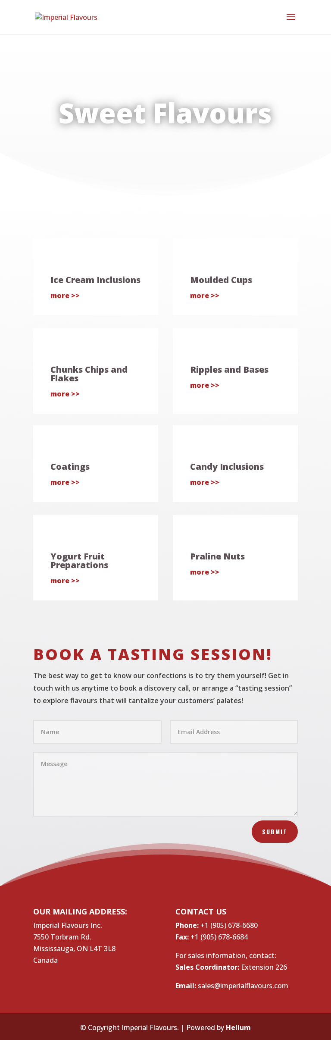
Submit (274, 831)
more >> (65, 295)
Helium (238, 1027)
